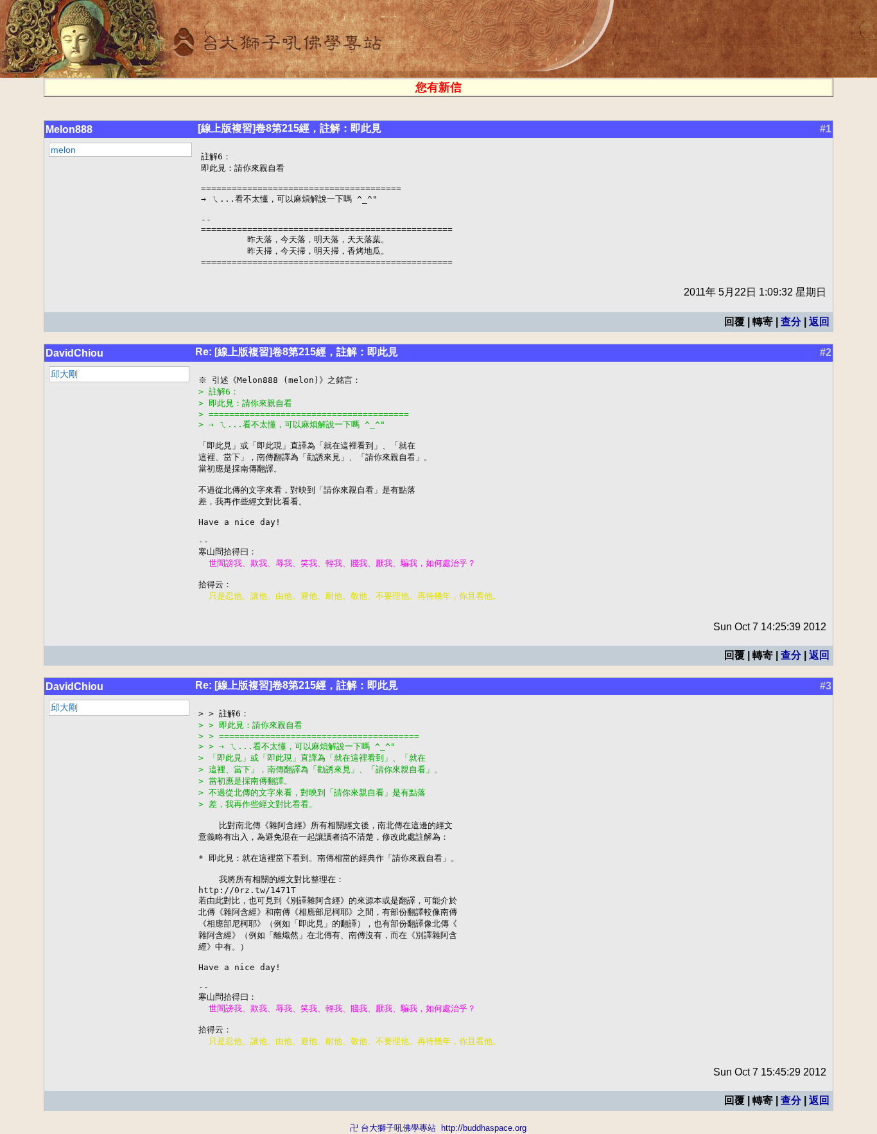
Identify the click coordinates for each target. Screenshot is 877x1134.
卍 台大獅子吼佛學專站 (393, 1128)
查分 (791, 321)
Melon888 (69, 129)
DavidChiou (74, 353)
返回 (819, 321)
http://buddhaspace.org (483, 1128)
